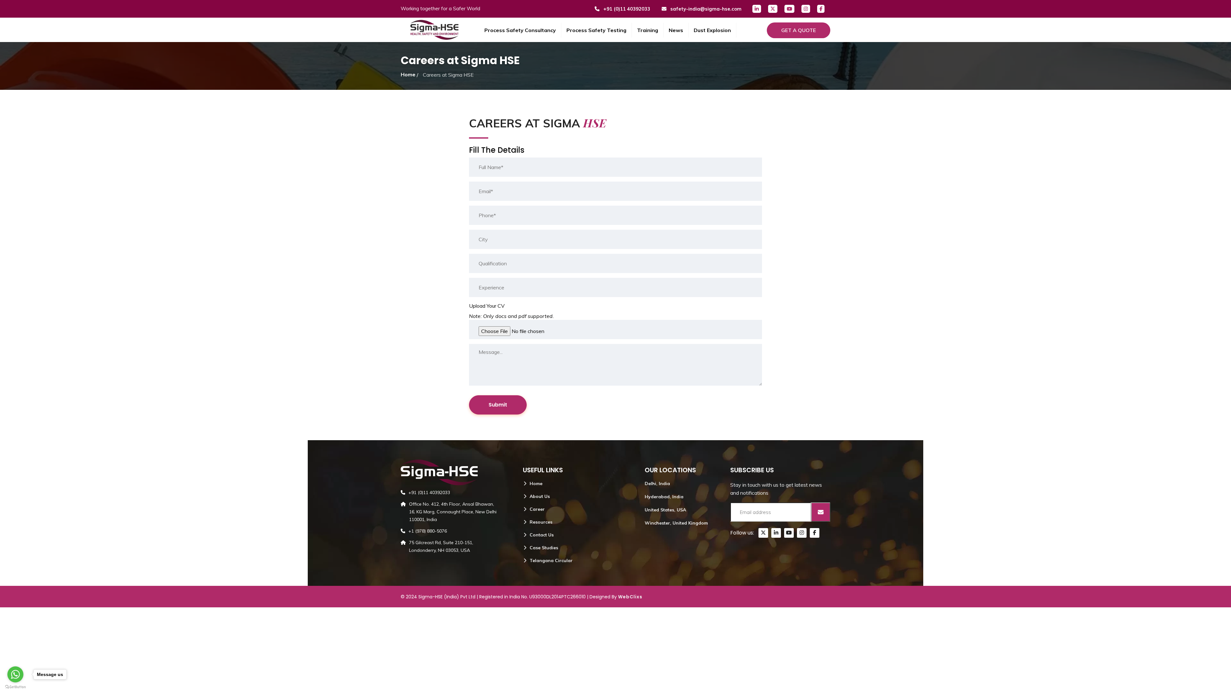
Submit (498, 404)
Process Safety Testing (596, 30)
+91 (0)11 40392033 (626, 9)
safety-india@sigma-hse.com (705, 9)
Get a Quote (798, 30)
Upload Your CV (487, 306)
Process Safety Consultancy (520, 30)
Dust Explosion (712, 30)
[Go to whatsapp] (15, 674)
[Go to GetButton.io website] (15, 687)
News (676, 30)
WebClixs (630, 597)
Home (408, 74)
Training (647, 30)
